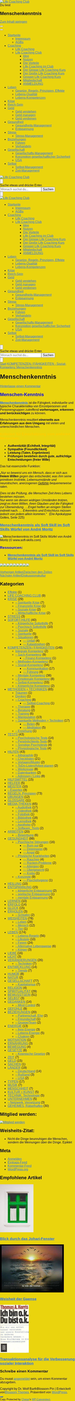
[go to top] (1, 1396)
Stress (12, 132)
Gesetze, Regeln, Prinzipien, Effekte (40, 90)
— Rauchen (31, 859)
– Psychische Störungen (32, 842)
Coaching (14, 45)
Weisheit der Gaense (18, 1299)
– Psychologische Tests (31, 738)
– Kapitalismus (25, 984)
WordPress (59, 1392)
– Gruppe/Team (25, 1022)
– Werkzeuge (24, 769)
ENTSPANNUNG (20, 887)
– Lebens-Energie (27, 1033)
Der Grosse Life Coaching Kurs (44, 70)
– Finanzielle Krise (28, 606)
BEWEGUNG (17, 1046)
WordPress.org (18, 1169)
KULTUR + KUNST (21, 1092)
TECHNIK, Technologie (24, 1095)
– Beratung (22, 710)
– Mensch (22, 925)
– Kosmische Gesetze (30, 1053)
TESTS (13, 734)
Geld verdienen (25, 118)
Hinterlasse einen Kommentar (20, 386)
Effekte (12, 592)
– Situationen (24, 637)
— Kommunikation (35, 668)
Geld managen (25, 115)
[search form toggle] (1, 181)
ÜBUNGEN (15, 797)
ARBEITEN (15, 831)
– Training (22, 713)
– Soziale (21, 630)
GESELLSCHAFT (20, 981)
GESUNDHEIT (18, 838)
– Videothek (23, 810)
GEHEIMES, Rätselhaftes (25, 1105)
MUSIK (13, 1085)
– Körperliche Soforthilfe (31, 623)
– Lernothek (23, 821)
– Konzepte (23, 876)
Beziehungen (17, 139)
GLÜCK (13, 908)
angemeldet (22, 1378)
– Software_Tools (27, 828)
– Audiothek (23, 807)
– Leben (21, 922)
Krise (11, 101)
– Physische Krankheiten (32, 856)
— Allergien (31, 866)
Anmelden (15, 1159)
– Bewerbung (24, 835)
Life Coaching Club (28, 52)
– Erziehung (23, 731)
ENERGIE (15, 1026)
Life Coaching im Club (38, 66)
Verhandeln (23, 146)
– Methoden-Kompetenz (31, 661)
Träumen (21, 692)
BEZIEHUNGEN (19, 1012)
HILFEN (13, 751)
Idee (26, 56)
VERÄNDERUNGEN (22, 960)
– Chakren (22, 1036)
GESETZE (15, 1050)
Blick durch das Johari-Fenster (27, 1239)
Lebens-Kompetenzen (30, 97)
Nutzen (28, 59)
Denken (20, 696)
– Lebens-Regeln (27, 935)
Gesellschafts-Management (34, 153)
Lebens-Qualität (26, 94)
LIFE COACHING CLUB (24, 595)
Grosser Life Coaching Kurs (42, 76)
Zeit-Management (27, 170)
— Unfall (29, 640)
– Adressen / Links (27, 776)
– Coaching (23, 699)
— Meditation (32, 727)
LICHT (12, 956)
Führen (20, 142)
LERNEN (14, 901)
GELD (12, 1060)
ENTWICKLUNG (19, 967)
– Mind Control (25, 1005)
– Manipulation (25, 717)
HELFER (14, 783)
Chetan (25, 1399)
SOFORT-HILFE (19, 620)
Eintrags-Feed (17, 1162)
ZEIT (11, 1057)
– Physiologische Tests (31, 748)
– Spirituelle (23, 633)
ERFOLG (14, 904)
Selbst (12, 163)
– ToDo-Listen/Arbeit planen (34, 765)
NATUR (13, 977)
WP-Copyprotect (41, 1399)
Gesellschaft (16, 149)
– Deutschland (25, 1071)
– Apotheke (23, 824)
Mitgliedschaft (32, 80)
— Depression (33, 849)
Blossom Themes (17, 1392)
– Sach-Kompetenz (28, 654)
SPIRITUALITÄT (19, 991)
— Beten (29, 724)
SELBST (14, 998)
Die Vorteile (31, 63)
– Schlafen (22, 915)
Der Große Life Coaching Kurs (43, 73)
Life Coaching (24, 49)
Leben (12, 87)
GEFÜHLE (15, 1008)
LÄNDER (14, 1067)
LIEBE (12, 953)
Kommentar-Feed (20, 1165)
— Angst (29, 852)
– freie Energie (25, 1029)
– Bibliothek (23, 817)
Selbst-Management (29, 167)
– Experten (15, 790)
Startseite (14, 35)
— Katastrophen (34, 644)
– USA (19, 1078)
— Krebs (29, 873)
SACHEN (14, 1064)
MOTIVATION (17, 1040)
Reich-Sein (15, 104)
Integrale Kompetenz (29, 651)
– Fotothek (22, 814)
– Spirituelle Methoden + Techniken (39, 720)
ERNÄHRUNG (18, 1043)
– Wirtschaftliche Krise (30, 613)
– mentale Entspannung (31, 897)
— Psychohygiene (35, 880)
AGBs (19, 42)
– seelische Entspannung (32, 894)
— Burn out (30, 845)
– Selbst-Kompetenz (29, 682)
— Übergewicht (33, 869)
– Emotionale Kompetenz (32, 679)
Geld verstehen (25, 111)
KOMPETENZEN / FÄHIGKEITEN (31, 647)
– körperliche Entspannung (33, 890)
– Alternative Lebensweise (33, 946)
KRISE (12, 599)
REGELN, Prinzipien (22, 793)
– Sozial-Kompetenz (29, 665)
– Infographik (24, 755)
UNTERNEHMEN (20, 1099)
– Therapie (22, 706)
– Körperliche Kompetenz (32, 685)
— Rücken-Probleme (37, 863)
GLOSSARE (16, 800)
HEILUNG (15, 883)
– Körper (21, 949)
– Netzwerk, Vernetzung (24, 1102)
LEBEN (13, 932)
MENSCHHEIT (18, 1088)
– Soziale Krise (25, 609)
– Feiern (21, 942)
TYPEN (13, 1081)
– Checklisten (24, 758)
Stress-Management (29, 135)
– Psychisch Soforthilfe (31, 626)
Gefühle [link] (43, 483)
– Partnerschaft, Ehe (29, 1015)
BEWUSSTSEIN (19, 994)
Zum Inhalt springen (13, 21)
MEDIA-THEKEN (19, 804)
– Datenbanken (25, 772)
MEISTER (15, 786)
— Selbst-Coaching (36, 703)
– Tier (19, 928)
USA (18, 160)
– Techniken (23, 963)
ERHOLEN (15, 911)
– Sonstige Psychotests (31, 744)
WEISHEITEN (17, 918)
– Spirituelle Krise (27, 602)
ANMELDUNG (33, 83)
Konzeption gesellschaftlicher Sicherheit (42, 156)
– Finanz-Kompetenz (37, 658)
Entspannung (24, 129)
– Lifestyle (22, 939)
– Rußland (22, 1074)
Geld (11, 108)
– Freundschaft (25, 1019)
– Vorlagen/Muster (27, 762)
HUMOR (13, 974)
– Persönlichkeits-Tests (31, 741)
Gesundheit (15, 122)
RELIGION (15, 987)
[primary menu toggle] (1, 26)
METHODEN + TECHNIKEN (27, 689)
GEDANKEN (16, 1001)
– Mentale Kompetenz (30, 675)
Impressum (22, 38)
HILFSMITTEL (17, 779)
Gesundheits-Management (33, 125)
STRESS (14, 616)
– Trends (21, 970)
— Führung (30, 672)
